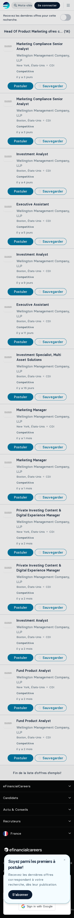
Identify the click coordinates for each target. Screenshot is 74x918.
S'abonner (20, 895)
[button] (37, 459)
